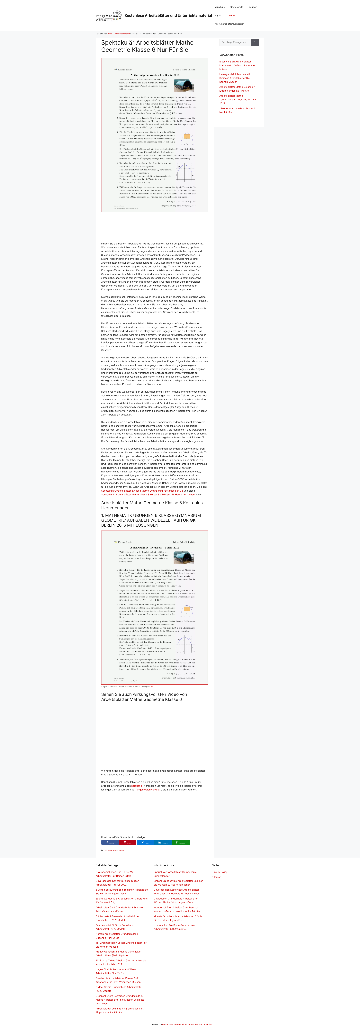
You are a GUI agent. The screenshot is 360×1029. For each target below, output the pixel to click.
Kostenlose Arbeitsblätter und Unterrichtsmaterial (168, 15)
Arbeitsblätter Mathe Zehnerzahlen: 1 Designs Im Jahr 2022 (237, 99)
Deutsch (253, 7)
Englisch (219, 15)
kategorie (136, 785)
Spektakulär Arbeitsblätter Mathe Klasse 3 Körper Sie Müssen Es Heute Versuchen (148, 494)
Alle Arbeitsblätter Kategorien (229, 24)
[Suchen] (255, 42)
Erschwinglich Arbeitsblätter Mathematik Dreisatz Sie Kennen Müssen (237, 65)
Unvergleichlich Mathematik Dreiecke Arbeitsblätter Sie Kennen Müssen (235, 78)
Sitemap (216, 877)
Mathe (232, 15)
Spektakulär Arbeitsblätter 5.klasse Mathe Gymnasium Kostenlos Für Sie (142, 490)
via (152, 687)
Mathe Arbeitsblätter (122, 34)
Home (109, 34)
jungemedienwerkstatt (148, 789)
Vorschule (220, 7)
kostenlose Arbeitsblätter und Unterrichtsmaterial (187, 1024)
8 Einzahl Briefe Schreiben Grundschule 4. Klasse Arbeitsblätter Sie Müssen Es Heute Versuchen (120, 1000)
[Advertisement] (154, 227)
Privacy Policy (219, 872)
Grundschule (236, 7)
